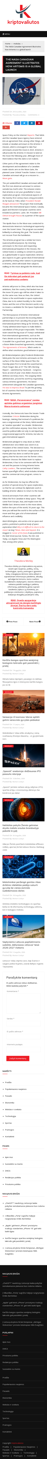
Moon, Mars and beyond (26, 530)
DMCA (7, 1170)
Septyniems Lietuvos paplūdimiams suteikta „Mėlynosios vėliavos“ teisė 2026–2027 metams (21, 944)
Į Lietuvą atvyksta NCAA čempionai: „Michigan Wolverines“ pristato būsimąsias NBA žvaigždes (24, 1251)
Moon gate (7, 178)
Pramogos (9, 1129)
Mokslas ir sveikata (13, 1109)
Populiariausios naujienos (16, 1089)
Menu (7, 34)
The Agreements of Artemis (15, 347)
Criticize (16, 416)
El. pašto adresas (15, 1031)
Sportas (8, 1123)
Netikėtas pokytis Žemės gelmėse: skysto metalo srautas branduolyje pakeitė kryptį (21, 828)
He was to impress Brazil (13, 387)
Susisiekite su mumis (14, 1164)
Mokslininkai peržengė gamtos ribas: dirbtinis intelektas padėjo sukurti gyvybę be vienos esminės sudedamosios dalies (22, 886)
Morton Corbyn (18, 674)
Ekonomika (9, 1102)
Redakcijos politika (13, 1177)
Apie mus (9, 1157)
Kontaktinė (9, 1136)
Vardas (10, 1018)
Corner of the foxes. (20, 533)
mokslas (8, 635)
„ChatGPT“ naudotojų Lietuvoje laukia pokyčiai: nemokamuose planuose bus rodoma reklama (24, 1206)
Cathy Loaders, (9, 468)
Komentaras (13, 991)
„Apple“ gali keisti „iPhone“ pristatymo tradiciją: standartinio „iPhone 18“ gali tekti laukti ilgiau (23, 1228)
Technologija (10, 1116)
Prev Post (13, 621)
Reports (30, 135)
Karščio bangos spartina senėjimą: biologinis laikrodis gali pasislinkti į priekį (21, 663)
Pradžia (8, 1082)
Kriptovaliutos (17, 1443)
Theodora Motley (19, 115)
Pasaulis (8, 1096)
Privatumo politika (12, 1184)
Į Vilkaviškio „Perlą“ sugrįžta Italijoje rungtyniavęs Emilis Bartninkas (20, 1217)
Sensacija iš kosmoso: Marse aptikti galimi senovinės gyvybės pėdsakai (21, 718)
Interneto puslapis (15, 1044)
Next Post (33, 621)
